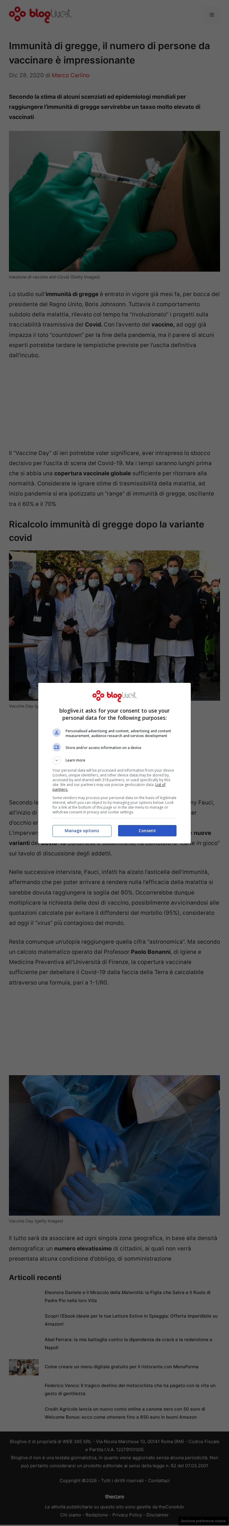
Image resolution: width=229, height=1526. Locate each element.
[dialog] (114, 763)
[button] (114, 760)
